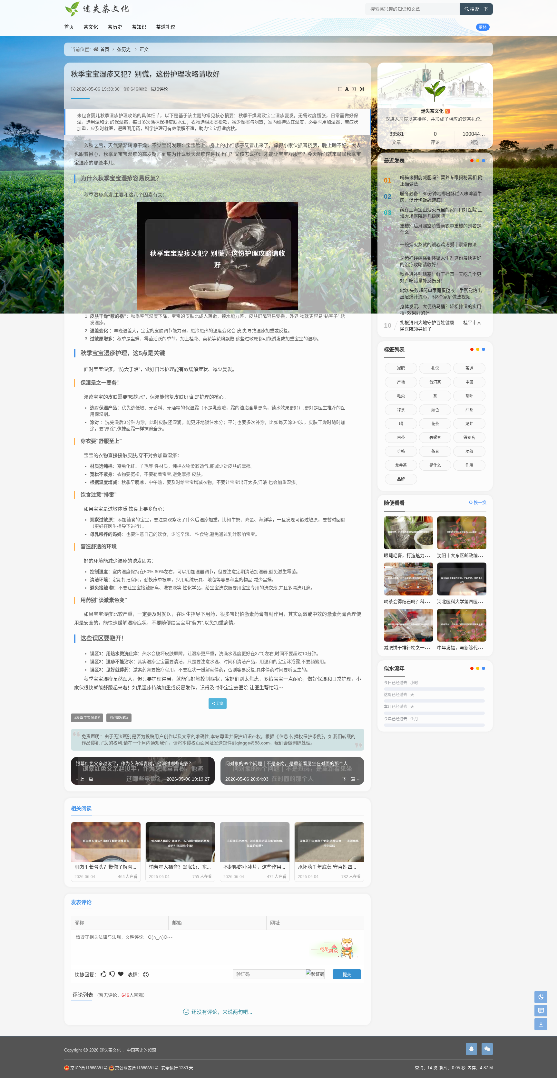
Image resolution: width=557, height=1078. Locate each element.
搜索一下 (479, 9)
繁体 (483, 27)
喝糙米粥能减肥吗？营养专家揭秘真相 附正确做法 (441, 180)
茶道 (469, 368)
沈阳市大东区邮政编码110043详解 (472, 555)
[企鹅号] (471, 1049)
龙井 (469, 423)
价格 (401, 451)
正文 (144, 49)
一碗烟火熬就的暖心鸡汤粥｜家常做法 (438, 244)
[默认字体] (347, 89)
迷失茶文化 (434, 111)
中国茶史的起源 (141, 1050)
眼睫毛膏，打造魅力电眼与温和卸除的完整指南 (431, 555)
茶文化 (90, 27)
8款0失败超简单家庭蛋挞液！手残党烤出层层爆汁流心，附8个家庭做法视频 (441, 293)
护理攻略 (119, 717)
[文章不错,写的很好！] (104, 974)
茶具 (435, 451)
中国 (469, 382)
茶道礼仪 (165, 27)
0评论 (162, 89)
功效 (469, 451)
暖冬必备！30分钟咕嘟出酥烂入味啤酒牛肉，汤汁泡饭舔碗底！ (441, 196)
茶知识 (139, 27)
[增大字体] (354, 89)
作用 (469, 465)
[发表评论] (541, 1011)
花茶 (435, 423)
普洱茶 (435, 382)
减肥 (401, 368)
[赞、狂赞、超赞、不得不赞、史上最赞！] (121, 974)
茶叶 (469, 396)
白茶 (401, 437)
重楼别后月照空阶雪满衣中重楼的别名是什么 (440, 229)
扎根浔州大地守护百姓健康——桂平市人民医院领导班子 (440, 325)
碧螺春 (435, 437)
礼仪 (435, 368)
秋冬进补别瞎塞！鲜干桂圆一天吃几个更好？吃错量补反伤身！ (440, 277)
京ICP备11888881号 (88, 1068)
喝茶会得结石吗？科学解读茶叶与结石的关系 (429, 601)
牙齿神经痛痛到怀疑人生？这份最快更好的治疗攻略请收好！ (440, 261)
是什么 (435, 465)
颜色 (435, 410)
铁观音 (469, 437)
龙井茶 (401, 465)
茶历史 (115, 27)
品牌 (401, 479)
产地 (401, 382)
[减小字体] (340, 89)
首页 (69, 27)
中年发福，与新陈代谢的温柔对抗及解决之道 (482, 647)
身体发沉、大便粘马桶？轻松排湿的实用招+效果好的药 (440, 309)
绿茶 (401, 410)
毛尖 (401, 396)
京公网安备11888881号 (136, 1068)
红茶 (469, 410)
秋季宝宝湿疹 (87, 717)
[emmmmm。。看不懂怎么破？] (112, 974)
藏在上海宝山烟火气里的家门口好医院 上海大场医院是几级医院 (441, 212)
